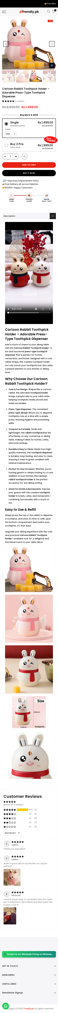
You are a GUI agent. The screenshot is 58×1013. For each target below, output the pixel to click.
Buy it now (29, 173)
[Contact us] (5, 1006)
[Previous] (6, 44)
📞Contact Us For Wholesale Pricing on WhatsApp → (29, 954)
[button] (8, 101)
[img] (18, 842)
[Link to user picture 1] (12, 877)
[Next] (52, 44)
